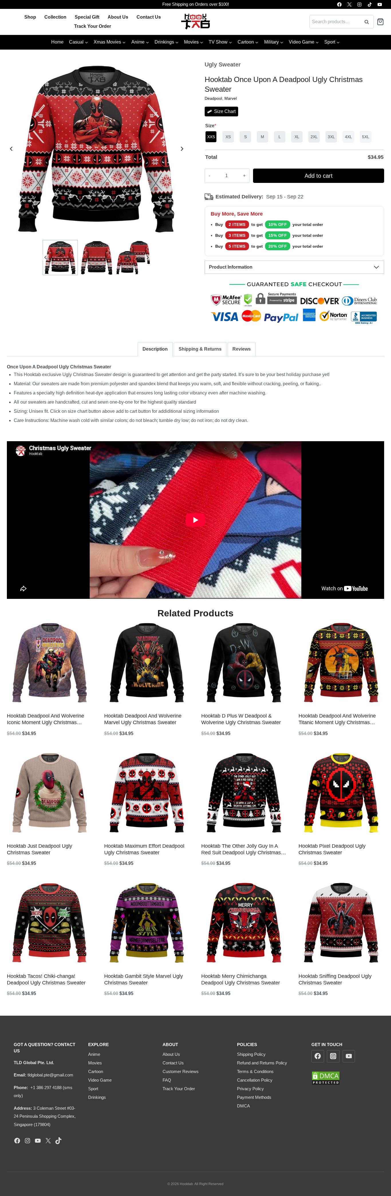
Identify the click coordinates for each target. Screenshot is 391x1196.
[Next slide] (181, 149)
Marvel (230, 98)
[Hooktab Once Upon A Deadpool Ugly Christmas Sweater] (96, 149)
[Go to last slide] (11, 149)
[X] (349, 4)
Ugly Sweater (223, 64)
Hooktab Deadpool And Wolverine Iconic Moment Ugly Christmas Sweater (45, 719)
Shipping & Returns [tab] (200, 349)
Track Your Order (92, 26)
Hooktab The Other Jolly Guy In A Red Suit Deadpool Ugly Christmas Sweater (241, 849)
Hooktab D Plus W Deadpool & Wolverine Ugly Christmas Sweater (241, 719)
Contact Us (149, 17)
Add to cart (319, 176)
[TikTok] (369, 4)
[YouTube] (379, 4)
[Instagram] (359, 4)
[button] (60, 257)
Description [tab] (155, 349)
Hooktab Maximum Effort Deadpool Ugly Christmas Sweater (144, 849)
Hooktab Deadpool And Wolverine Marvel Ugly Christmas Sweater (142, 719)
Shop (30, 17)
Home (57, 42)
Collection (55, 17)
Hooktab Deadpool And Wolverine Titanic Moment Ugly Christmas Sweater (337, 719)
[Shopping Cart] (380, 22)
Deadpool (213, 98)
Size (210, 125)
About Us (118, 17)
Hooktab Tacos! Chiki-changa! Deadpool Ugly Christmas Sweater (46, 979)
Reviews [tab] (241, 349)
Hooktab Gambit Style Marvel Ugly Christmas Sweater (143, 979)
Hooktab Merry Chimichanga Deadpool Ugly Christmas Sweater (240, 979)
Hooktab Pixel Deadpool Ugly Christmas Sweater (332, 849)
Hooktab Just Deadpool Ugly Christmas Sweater (39, 849)
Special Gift (87, 17)
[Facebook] (339, 4)
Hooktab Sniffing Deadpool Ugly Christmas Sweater (335, 979)
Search (368, 21)
